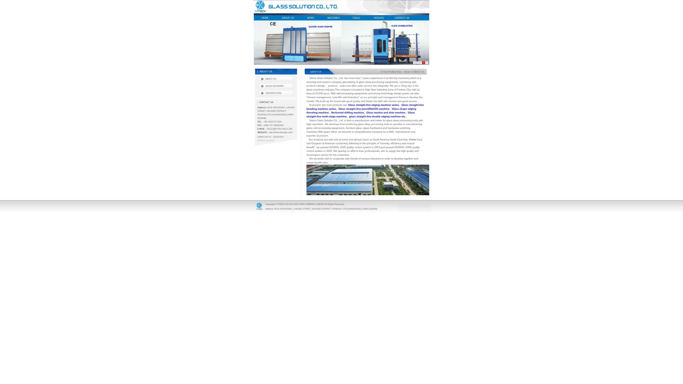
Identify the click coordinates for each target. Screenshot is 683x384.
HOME (265, 18)
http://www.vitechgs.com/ (281, 132)
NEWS (310, 18)
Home (407, 72)
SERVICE (379, 18)
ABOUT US (288, 18)
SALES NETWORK (274, 86)
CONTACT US (402, 18)
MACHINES (333, 18)
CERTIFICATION (273, 93)
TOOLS (356, 18)
